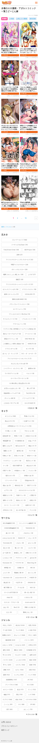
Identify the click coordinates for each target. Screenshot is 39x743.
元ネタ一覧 (33, 408)
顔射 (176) (32, 665)
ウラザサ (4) (19, 563)
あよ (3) (6, 607)
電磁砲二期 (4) (19, 573)
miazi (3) (9, 597)
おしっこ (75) (28, 709)
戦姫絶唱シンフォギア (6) (12, 393)
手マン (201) (7, 665)
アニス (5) (33, 510)
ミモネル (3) (28, 597)
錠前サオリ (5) (30, 505)
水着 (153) (32, 670)
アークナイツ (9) (30, 334)
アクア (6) (32, 451)
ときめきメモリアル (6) (11, 403)
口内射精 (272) (31, 650)
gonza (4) (33, 558)
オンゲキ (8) (30, 349)
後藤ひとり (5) (7, 495)
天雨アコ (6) (7, 470)
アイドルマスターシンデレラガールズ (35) (19, 259)
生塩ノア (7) (32, 441)
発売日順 (33, 19)
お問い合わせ (6, 722)
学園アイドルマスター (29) (19, 264)
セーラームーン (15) (19, 309)
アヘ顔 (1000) (7, 630)
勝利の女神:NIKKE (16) (19, 299)
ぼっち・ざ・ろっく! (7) (10, 353)
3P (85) (32, 704)
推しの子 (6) (31, 388)
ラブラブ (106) (7, 699)
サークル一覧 (32, 617)
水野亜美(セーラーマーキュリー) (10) (19, 426)
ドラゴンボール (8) (11, 349)
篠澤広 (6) (20, 451)
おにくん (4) (32, 573)
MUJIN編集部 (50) (9, 523)
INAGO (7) (21, 538)
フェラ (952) (20, 630)
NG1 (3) (32, 587)
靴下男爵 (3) (8, 587)
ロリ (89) (21, 704)
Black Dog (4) (31, 563)
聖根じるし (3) (27, 612)
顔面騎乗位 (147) (11, 679)
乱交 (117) (20, 689)
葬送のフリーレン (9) (11, 339)
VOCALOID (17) (30, 294)
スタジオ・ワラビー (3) (11, 602)
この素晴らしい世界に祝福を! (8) (13, 344)
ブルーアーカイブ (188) (19, 240)
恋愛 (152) (6, 675)
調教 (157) (6, 670)
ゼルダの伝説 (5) (29, 403)
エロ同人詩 (5, 55)
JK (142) (30, 679)
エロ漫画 (4, 170)
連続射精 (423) (10, 640)
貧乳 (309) (6, 650)
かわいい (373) (7, 645)
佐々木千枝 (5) (21, 510)
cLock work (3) (30, 602)
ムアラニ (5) (8, 490)
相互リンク (5, 730)
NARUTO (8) (32, 344)
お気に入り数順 (21, 19)
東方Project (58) (29, 250)
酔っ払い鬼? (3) (30, 592)
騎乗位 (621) (6, 635)
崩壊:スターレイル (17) (11, 294)
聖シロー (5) (19, 548)
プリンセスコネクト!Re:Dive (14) (19, 314)
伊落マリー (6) (31, 456)
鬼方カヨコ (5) (10, 475)
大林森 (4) (20, 568)
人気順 (11, 19)
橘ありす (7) (32, 446)
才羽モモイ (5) (7, 510)
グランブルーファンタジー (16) (19, 304)
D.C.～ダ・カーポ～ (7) (29, 353)
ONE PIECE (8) (30, 339)
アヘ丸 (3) (21, 587)
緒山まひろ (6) (31, 465)
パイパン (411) (29, 640)
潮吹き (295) (18, 650)
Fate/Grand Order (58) (11, 250)
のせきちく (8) (28, 533)
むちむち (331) (20, 645)
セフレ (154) (19, 670)
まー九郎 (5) (7, 553)
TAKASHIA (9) (30, 528)
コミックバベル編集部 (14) (27, 523)
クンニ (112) (32, 689)
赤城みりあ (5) (29, 475)
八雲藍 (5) (33, 495)
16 (26, 218)
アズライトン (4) (21, 558)
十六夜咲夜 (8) (19, 441)
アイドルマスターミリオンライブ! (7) (19, 358)
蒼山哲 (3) (7, 582)
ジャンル (8, 227)
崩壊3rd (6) (32, 368)
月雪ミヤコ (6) (19, 456)
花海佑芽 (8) (7, 436)
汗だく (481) (32, 635)
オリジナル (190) (10, 416)
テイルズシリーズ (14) (10, 319)
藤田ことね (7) (7, 446)
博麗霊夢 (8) (7, 441)
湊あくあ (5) (7, 485)
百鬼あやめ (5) (29, 480)
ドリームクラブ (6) (28, 398)
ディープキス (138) (11, 684)
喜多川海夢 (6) (17, 465)
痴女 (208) (32, 660)
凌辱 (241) (33, 655)
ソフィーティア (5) (11, 480)
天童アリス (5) (31, 485)
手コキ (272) (7, 655)
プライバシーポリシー (9, 726)
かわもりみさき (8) (9, 538)
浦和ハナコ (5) (7, 500)
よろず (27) (32, 274)
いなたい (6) (20, 543)
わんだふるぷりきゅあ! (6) (19, 363)
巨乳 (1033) (32, 625)
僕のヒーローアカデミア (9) (12, 334)
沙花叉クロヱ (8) (31, 436)
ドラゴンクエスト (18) (29, 289)
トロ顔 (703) (32, 630)
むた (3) (9, 612)
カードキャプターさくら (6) (19, 378)
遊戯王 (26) (19, 279)
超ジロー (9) (10, 533)
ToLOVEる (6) (30, 393)
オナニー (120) (8, 689)
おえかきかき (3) (20, 577)
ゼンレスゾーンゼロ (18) (10, 289)
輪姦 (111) (7, 694)
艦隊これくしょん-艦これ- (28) (13, 274)
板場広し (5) (18, 553)
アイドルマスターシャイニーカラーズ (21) (19, 284)
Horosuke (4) (7, 563)
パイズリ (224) (7, 660)
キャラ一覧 (33, 515)
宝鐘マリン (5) (21, 495)
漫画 (2, 227)
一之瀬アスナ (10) (28, 421)
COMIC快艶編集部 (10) (11, 528)
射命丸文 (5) (19, 485)
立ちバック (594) (19, 635)
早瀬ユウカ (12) (29, 416)
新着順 (4, 19)
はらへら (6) (32, 543)
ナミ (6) (5, 465)
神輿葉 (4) (7, 568)
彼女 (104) (18, 699)
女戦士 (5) (33, 500)
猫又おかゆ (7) (20, 446)
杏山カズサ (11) (10, 421)
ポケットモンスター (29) (20, 269)
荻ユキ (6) (6, 548)
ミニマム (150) (19, 675)
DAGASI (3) (31, 582)
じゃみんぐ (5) (7, 558)
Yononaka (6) (7, 543)
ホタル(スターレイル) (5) (27, 490)
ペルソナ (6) (30, 373)
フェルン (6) (32, 470)
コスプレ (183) (20, 665)
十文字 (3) (19, 582)
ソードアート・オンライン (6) (13, 368)
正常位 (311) (32, 645)
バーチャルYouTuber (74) (19, 245)
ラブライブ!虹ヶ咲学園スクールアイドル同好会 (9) (19, 329)
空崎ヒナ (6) (7, 456)
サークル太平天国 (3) (11, 592)
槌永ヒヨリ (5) (21, 500)
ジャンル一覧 (32, 714)
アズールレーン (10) (19, 324)
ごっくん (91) (8, 704)
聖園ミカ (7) (7, 451)
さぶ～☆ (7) (32, 538)
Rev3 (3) (17, 607)
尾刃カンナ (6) (31, 461)
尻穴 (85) (9, 709)
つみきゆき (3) (7, 577)
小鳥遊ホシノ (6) (19, 470)
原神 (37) (20, 255)
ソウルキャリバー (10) (29, 319)
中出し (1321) (7, 625)
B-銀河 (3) (33, 577)
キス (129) (30, 684)
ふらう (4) (6, 573)
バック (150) (32, 675)
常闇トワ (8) (18, 436)
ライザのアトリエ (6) (11, 373)
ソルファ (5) (32, 548)
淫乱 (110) (19, 694)
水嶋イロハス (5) (31, 553)
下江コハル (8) (29, 431)
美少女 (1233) (20, 625)
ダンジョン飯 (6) (9, 398)
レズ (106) (31, 694)
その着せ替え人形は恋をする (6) (19, 383)
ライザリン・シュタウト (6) (12, 461)
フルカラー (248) (20, 655)
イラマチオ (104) (31, 699)
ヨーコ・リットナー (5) (11, 505)
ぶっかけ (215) (21, 660)
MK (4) (32, 568)
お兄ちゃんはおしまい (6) (12, 388)
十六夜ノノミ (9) (10, 431)
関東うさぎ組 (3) (30, 607)
